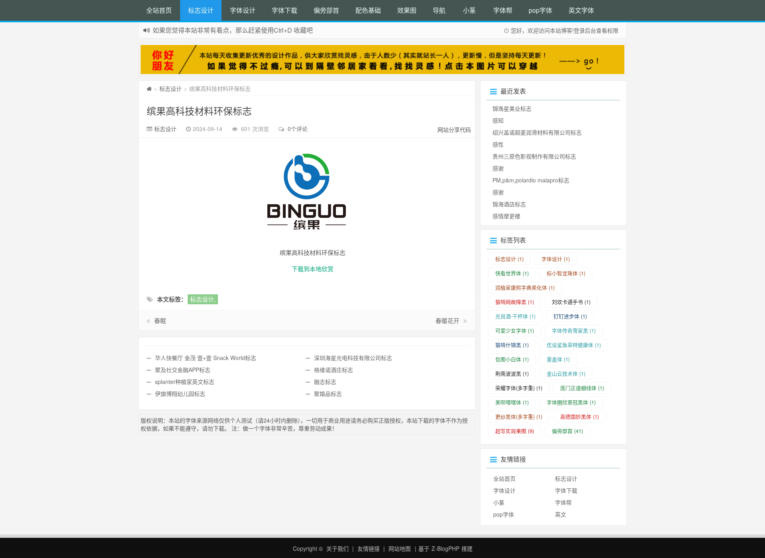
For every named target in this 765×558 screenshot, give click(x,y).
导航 (439, 10)
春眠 (160, 320)
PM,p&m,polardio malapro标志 (530, 180)
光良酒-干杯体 (515, 316)
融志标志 (325, 382)
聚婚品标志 (328, 393)
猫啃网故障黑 (514, 301)
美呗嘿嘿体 (512, 402)
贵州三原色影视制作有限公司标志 (534, 156)
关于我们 (337, 548)
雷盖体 (558, 359)
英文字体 (581, 10)
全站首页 (159, 10)
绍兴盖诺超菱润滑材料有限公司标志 (537, 132)
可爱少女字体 (514, 330)
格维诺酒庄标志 (333, 370)
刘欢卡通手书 (571, 301)
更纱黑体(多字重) (518, 416)
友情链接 (368, 548)
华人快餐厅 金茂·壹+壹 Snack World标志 (205, 358)
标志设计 (201, 10)
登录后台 (585, 30)
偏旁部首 (326, 10)
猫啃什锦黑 (512, 345)
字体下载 (284, 10)
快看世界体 (512, 273)
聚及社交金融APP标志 (182, 370)
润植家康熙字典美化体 (525, 287)
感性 (498, 144)
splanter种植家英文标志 (184, 382)
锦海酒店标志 (509, 204)
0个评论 (298, 129)
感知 (498, 120)
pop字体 (540, 10)
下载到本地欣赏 (312, 268)
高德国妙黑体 (579, 416)
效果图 (406, 10)
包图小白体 (512, 359)
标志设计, (203, 299)
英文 (560, 514)
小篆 (469, 10)
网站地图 (399, 548)
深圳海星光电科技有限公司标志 (353, 358)
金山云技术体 (566, 373)
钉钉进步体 (570, 316)
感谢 (498, 168)
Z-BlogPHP (445, 548)
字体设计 (242, 10)
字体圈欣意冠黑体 (571, 402)
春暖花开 (447, 320)
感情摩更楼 (506, 216)
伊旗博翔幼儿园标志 (180, 393)
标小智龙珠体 (566, 273)
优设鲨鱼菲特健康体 (574, 345)
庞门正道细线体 (582, 388)
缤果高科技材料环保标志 (199, 110)
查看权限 (607, 30)
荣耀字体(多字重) (518, 388)
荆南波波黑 (512, 373)
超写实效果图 (514, 431)
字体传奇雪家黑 (574, 330)
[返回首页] (149, 88)
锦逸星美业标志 (512, 108)
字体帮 (502, 10)
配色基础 (368, 10)
